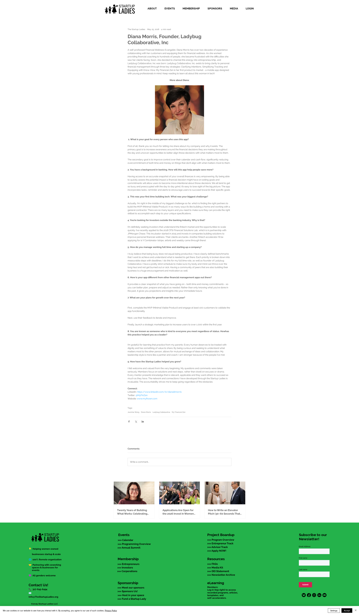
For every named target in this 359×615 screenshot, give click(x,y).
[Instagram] (314, 595)
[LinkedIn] (319, 595)
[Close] (355, 610)
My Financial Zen (178, 412)
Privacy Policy (111, 610)
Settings (333, 610)
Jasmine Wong (133, 412)
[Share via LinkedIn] (142, 421)
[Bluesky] (304, 595)
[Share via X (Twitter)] (135, 421)
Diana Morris (146, 412)
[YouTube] (324, 595)
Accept (347, 610)
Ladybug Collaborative (161, 412)
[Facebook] (309, 595)
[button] (153, 8)
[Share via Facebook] (129, 421)
